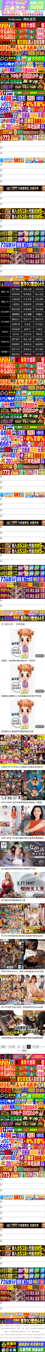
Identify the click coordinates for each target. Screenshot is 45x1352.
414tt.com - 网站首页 (22, 19)
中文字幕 (28, 299)
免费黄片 (39, 339)
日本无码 (39, 289)
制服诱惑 (39, 344)
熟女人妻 (28, 339)
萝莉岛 (39, 334)
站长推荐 (5, 312)
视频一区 (5, 292)
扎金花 (27, 324)
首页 (3, 1047)
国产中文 (16, 349)
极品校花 (16, 354)
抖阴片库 (5, 342)
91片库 (16, 334)
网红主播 (28, 289)
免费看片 (5, 352)
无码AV (5, 332)
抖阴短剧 (28, 354)
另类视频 (39, 304)
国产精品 (16, 289)
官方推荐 (5, 322)
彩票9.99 (16, 324)
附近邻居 (16, 309)
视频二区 (5, 302)
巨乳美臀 (39, 299)
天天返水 (39, 324)
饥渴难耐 (28, 309)
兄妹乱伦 (28, 349)
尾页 (24, 1051)
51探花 (39, 329)
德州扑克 (39, 319)
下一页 (35, 1047)
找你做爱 (39, 309)
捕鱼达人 (16, 319)
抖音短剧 (16, 329)
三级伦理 (16, 299)
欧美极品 (28, 294)
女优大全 (28, 334)
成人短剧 (39, 349)
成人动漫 (39, 294)
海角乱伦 (28, 344)
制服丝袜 (28, 304)
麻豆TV (27, 329)
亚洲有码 (16, 294)
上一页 (11, 1047)
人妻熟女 (16, 304)
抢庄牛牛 (28, 319)
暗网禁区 (16, 344)
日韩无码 (39, 354)
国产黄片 (16, 339)
